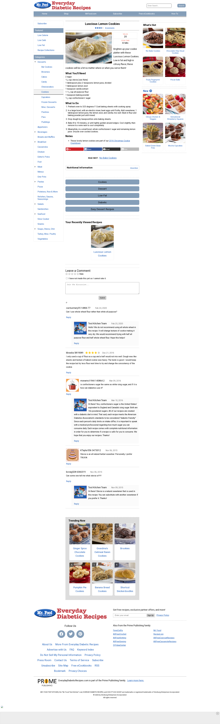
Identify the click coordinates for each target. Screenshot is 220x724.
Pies (43, 117)
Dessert (102, 188)
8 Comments (109, 28)
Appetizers (42, 127)
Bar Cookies (46, 67)
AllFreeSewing (119, 641)
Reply (68, 317)
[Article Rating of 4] (99, 28)
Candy (44, 82)
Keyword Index (85, 649)
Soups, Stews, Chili (46, 229)
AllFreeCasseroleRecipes (164, 641)
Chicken (41, 152)
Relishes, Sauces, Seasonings (45, 197)
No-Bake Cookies (108, 158)
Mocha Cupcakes (175, 146)
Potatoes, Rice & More (48, 191)
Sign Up (150, 615)
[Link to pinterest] (80, 634)
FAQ (72, 649)
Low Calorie (43, 35)
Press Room (44, 660)
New (145, 90)
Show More (134, 168)
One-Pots (42, 177)
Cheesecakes (47, 87)
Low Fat (41, 45)
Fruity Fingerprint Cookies (153, 81)
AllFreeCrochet (119, 634)
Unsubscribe (48, 665)
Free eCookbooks (81, 665)
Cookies (45, 92)
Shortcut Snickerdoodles (125, 589)
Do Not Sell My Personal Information (60, 655)
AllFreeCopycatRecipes (163, 638)
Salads (41, 204)
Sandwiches (43, 209)
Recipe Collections (46, 50)
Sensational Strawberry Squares (175, 118)
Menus (41, 172)
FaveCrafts (118, 630)
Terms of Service (79, 660)
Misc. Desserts (48, 107)
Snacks (41, 224)
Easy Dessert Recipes (102, 209)
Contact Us (60, 660)
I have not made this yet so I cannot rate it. (87, 278)
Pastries (45, 112)
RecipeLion (158, 634)
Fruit (40, 162)
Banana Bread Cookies (102, 589)
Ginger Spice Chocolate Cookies (80, 552)
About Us (47, 644)
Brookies (125, 548)
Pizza (40, 186)
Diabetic (102, 202)
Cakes (44, 77)
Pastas (41, 182)
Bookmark (60, 670)
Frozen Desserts (49, 102)
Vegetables (43, 239)
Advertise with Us (56, 649)
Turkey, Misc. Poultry (47, 234)
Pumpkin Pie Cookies (79, 589)
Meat (40, 167)
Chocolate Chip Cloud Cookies (175, 52)
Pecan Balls (175, 80)
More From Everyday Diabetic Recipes (77, 644)
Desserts (42, 62)
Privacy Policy (92, 655)
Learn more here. (135, 680)
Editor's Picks (44, 157)
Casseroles (43, 147)
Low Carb (42, 40)
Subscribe (42, 23)
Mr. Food (157, 630)
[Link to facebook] (61, 634)
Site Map (63, 665)
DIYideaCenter (119, 645)
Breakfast (42, 142)
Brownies (45, 72)
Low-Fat (102, 195)
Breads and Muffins (46, 137)
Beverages (42, 132)
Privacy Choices (78, 670)
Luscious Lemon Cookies (102, 253)
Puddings (45, 122)
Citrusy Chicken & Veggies (153, 118)
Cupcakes (45, 97)
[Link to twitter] (71, 634)
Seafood (41, 214)
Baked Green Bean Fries (153, 147)
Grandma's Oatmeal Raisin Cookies (102, 552)
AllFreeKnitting (119, 638)
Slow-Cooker (43, 219)
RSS (97, 665)
